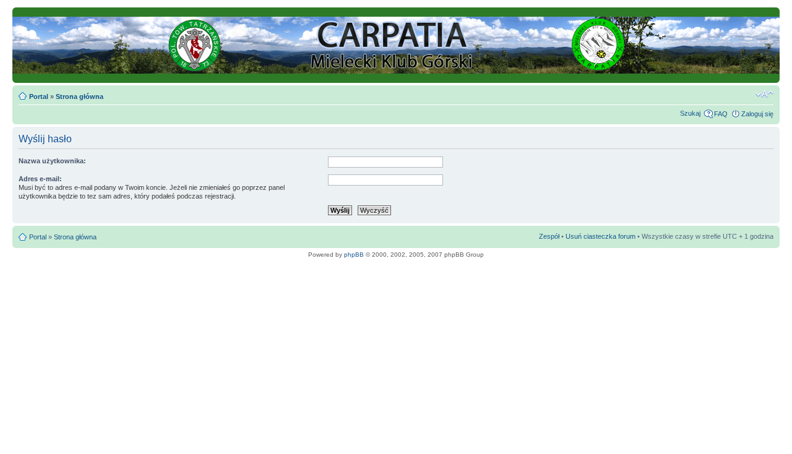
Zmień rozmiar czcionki (764, 94)
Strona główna (79, 96)
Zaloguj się (757, 114)
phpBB (354, 254)
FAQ (721, 114)
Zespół (549, 236)
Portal (38, 96)
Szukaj (690, 113)
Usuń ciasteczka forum (600, 236)
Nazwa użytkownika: (52, 161)
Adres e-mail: (40, 178)
